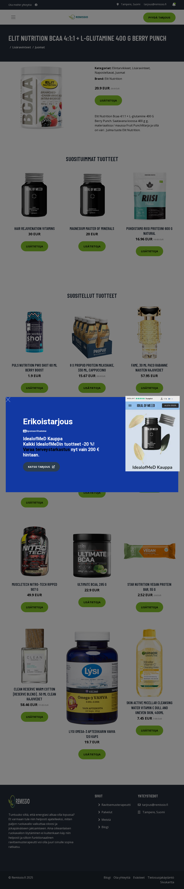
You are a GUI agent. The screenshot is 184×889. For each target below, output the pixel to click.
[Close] (8, 399)
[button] (41, 467)
